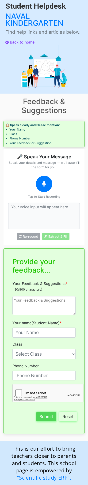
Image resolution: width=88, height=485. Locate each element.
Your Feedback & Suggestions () (39, 286)
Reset (68, 416)
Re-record (30, 236)
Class (17, 344)
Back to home (21, 42)
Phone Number (25, 366)
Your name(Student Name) (36, 323)
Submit (46, 416)
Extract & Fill (57, 236)
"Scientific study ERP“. (44, 477)
